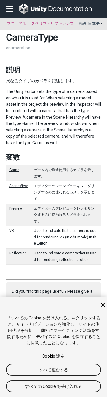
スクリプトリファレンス (52, 23)
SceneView (18, 186)
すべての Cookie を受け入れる (53, 386)
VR (11, 231)
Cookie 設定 (53, 356)
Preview (15, 208)
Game (14, 170)
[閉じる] (102, 304)
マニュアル (16, 23)
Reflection (18, 253)
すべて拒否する (53, 369)
